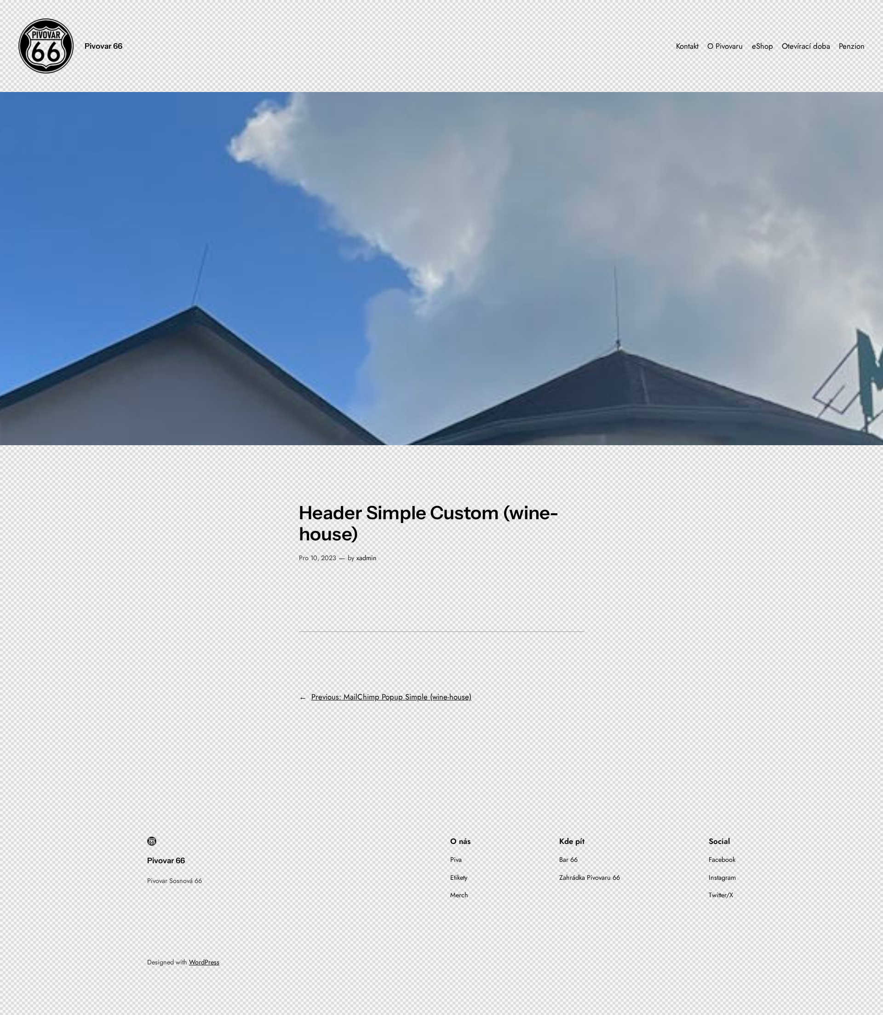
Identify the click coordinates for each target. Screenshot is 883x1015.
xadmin (366, 557)
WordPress (204, 962)
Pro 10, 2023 (317, 557)
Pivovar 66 (103, 46)
